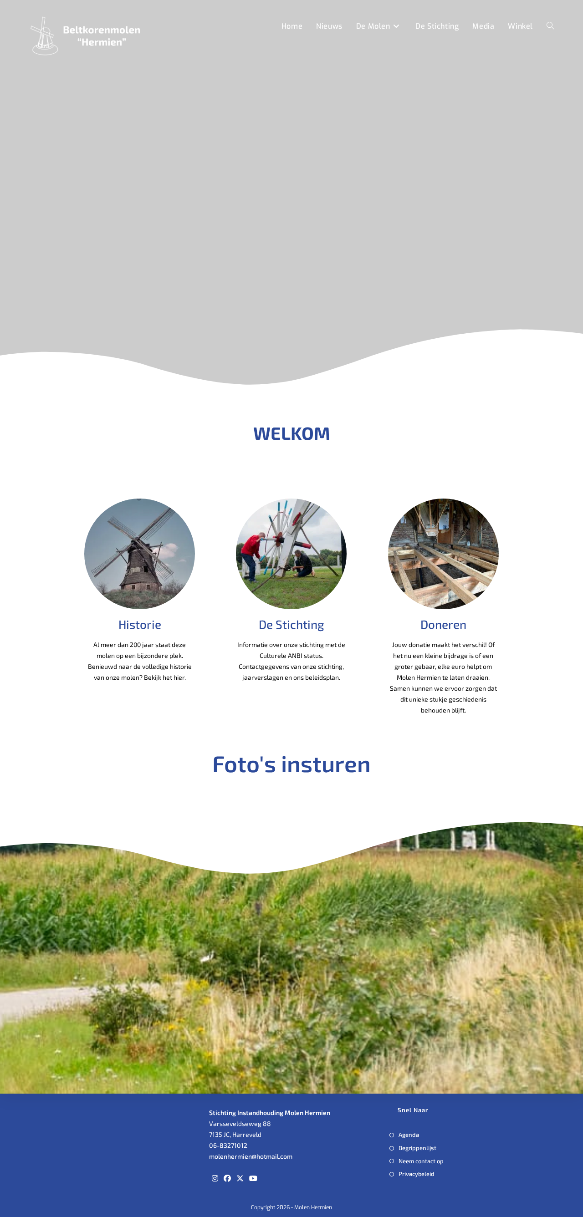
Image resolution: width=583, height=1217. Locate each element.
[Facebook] (227, 1178)
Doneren (443, 624)
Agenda (409, 1134)
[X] (240, 1178)
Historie (139, 624)
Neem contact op (421, 1161)
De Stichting (291, 624)
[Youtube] (253, 1178)
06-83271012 (228, 1145)
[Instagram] (215, 1178)
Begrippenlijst (417, 1147)
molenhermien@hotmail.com (250, 1156)
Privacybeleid (417, 1173)
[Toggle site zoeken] (550, 26)
